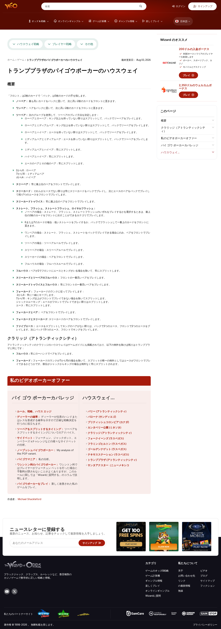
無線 (180, 590)
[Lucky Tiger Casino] (164, 537)
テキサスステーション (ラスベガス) (108, 454)
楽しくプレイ (152, 585)
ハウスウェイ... (170, 152)
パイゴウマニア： (27, 459)
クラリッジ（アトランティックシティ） (183, 129)
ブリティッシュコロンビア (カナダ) (108, 422)
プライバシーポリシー (205, 624)
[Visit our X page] (14, 591)
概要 (163, 120)
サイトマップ (207, 580)
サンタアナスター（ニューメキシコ (108, 465)
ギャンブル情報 (153, 580)
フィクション (207, 585)
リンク (181, 580)
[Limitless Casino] (131, 537)
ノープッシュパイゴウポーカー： (36, 450)
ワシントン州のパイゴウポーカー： (38, 464)
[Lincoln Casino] (196, 537)
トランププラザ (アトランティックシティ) (112, 459)
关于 (180, 570)
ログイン (180, 6)
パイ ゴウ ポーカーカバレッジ (179, 145)
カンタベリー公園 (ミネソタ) (104, 427)
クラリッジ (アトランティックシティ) (110, 432)
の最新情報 (184, 585)
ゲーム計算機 (152, 575)
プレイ (187, 75)
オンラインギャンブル (157, 590)
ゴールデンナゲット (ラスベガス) (107, 449)
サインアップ (204, 6)
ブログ (204, 575)
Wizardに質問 (153, 595)
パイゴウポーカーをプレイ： (34, 483)
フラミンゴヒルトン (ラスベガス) (107, 443)
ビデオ (204, 570)
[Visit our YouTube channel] (7, 591)
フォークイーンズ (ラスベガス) (106, 438)
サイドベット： (26, 437)
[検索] (140, 6)
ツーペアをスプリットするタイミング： (40, 429)
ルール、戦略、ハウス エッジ (34, 411)
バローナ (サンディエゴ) (102, 416)
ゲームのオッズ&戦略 (157, 570)
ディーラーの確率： (28, 416)
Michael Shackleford (29, 499)
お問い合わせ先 (186, 575)
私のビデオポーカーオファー (179, 138)
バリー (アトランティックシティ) (107, 411)
